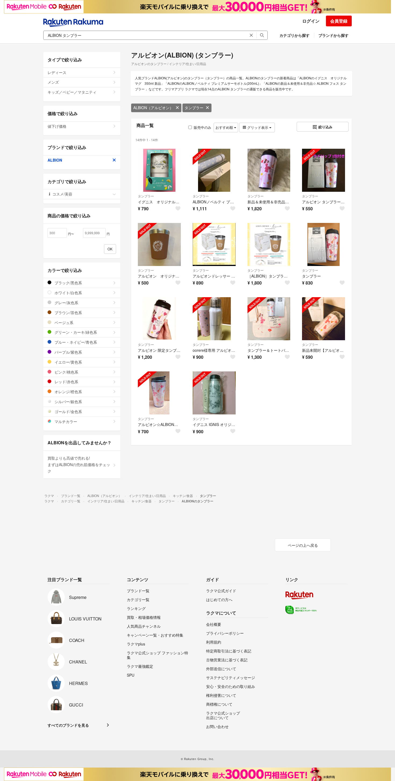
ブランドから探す (333, 35)
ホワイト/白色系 (67, 292)
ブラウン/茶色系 (67, 312)
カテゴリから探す (294, 35)
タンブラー (194, 107)
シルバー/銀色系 (67, 401)
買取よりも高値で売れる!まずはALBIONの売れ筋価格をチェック (79, 464)
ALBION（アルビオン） (153, 107)
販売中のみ (202, 127)
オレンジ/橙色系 (67, 391)
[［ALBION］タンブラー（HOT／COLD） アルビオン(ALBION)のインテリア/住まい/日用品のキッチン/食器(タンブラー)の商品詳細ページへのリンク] (268, 244)
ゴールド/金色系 (67, 411)
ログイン (310, 21)
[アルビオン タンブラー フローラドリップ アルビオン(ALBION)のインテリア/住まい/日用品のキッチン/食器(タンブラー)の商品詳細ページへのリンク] (323, 170)
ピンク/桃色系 (65, 372)
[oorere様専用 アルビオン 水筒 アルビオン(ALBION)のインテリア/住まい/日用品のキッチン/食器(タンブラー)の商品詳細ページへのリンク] (214, 318)
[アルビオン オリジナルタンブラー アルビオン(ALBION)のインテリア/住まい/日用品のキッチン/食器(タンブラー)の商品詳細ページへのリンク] (159, 244)
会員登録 (338, 21)
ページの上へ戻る (303, 545)
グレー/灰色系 (65, 302)
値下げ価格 (57, 126)
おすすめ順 (225, 127)
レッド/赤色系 (65, 381)
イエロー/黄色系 (67, 362)
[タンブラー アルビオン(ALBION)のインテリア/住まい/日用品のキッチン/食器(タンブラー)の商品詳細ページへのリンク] (323, 244)
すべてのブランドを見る (68, 725)
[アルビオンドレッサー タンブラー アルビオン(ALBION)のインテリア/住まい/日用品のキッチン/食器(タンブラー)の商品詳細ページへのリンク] (214, 244)
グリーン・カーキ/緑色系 (75, 332)
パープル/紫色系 (67, 352)
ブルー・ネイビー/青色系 (75, 342)
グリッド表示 (257, 127)
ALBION (55, 160)
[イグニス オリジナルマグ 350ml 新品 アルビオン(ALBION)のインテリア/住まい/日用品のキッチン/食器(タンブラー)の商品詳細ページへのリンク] (159, 170)
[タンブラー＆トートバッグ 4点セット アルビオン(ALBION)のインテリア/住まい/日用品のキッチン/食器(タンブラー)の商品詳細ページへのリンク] (268, 318)
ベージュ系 (63, 322)
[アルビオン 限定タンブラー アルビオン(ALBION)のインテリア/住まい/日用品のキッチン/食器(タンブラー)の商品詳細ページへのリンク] (159, 318)
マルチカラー (65, 421)
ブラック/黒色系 (67, 282)
